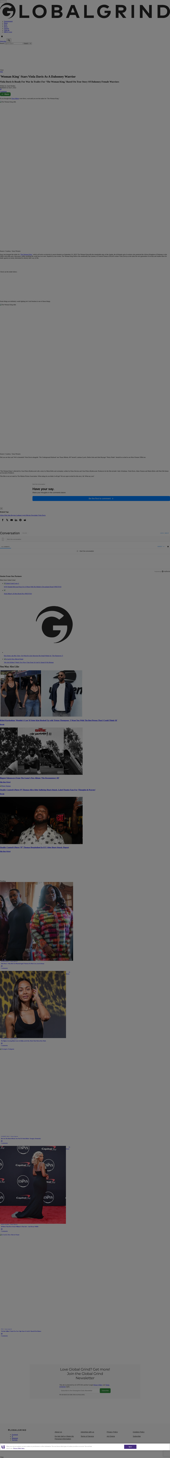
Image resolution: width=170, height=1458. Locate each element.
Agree (130, 1446)
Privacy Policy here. (19, 1448)
